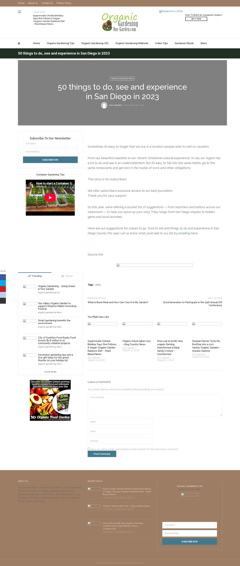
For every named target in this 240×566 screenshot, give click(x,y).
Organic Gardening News (122, 79)
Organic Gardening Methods (131, 43)
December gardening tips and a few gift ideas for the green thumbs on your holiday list (55, 357)
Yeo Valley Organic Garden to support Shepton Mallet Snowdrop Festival (57, 306)
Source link (95, 254)
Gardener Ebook (184, 43)
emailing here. (188, 233)
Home (36, 43)
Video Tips (161, 43)
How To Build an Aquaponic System (203, 15)
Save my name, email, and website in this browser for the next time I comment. (135, 449)
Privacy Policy (64, 3)
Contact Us (47, 3)
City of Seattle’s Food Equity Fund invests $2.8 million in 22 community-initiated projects (57, 340)
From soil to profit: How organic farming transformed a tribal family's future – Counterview (123, 526)
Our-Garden (115, 105)
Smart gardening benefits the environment (54, 322)
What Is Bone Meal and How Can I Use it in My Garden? (118, 302)
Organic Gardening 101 (95, 43)
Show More (50, 372)
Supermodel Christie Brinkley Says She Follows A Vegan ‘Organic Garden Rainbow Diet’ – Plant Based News (49, 19)
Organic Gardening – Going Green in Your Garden (56, 287)
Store (203, 43)
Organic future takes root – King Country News (126, 506)
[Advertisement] (50, 244)
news (98, 284)
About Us (33, 3)
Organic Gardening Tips (61, 43)
